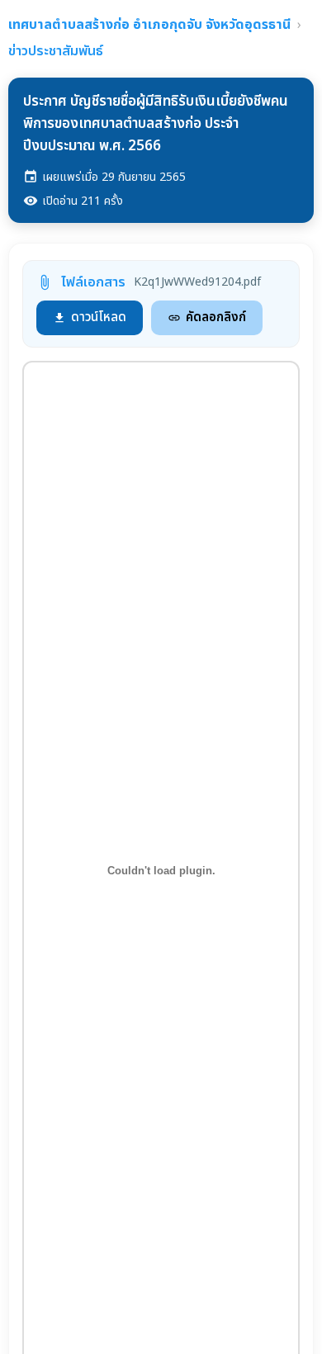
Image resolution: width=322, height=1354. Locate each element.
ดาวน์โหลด (89, 317)
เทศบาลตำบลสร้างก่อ (149, 25)
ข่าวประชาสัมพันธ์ (55, 51)
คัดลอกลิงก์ (207, 317)
